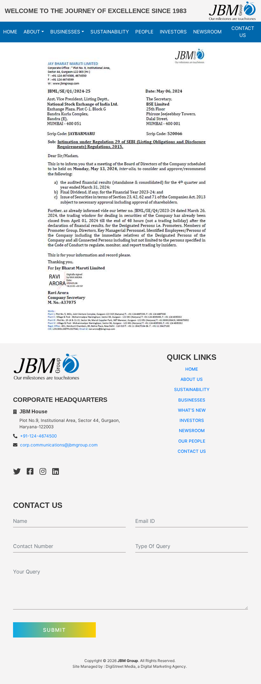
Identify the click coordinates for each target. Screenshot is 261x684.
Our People (191, 441)
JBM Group (127, 660)
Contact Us (242, 32)
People (144, 32)
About (32, 32)
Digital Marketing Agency (163, 666)
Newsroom (207, 32)
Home (10, 32)
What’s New (192, 410)
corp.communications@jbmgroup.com (59, 444)
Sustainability (109, 32)
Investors (173, 32)
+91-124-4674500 (38, 435)
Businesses (65, 32)
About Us (191, 379)
